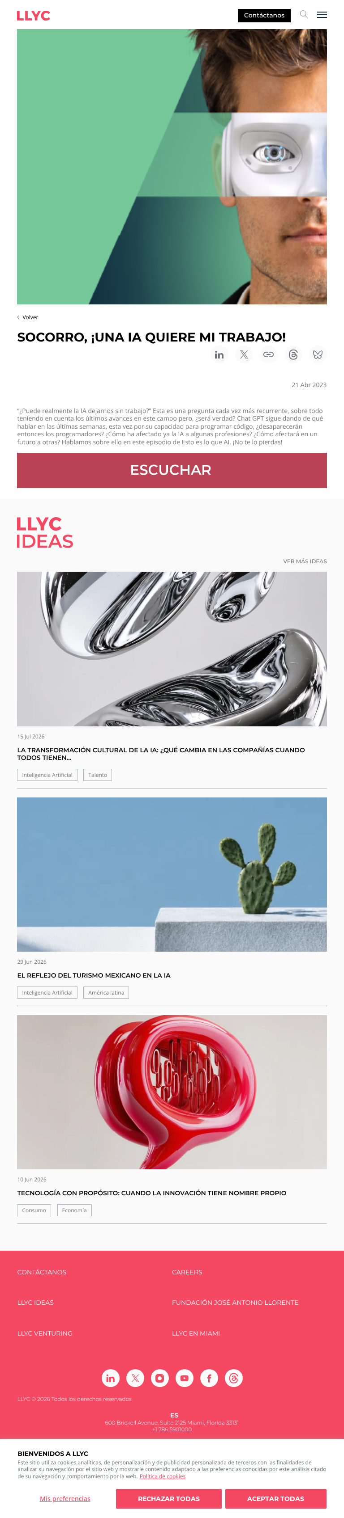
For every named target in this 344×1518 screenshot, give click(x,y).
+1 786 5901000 (172, 1429)
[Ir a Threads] (234, 1378)
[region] (172, 1478)
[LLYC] (33, 15)
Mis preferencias (65, 1498)
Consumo (34, 1210)
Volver (30, 317)
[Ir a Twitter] (135, 1378)
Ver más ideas (305, 561)
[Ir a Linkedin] (111, 1378)
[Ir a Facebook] (209, 1378)
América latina (106, 992)
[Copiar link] (269, 354)
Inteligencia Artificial (47, 775)
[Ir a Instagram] (160, 1378)
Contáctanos (264, 15)
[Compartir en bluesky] (318, 354)
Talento (97, 775)
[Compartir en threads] (293, 354)
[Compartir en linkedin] (219, 354)
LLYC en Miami (196, 1333)
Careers (187, 1272)
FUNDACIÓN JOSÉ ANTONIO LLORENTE (235, 1303)
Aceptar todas (275, 1499)
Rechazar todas (169, 1499)
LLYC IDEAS (35, 1303)
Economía (74, 1210)
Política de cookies (163, 1476)
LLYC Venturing (44, 1333)
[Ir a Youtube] (185, 1378)
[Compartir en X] (244, 354)
